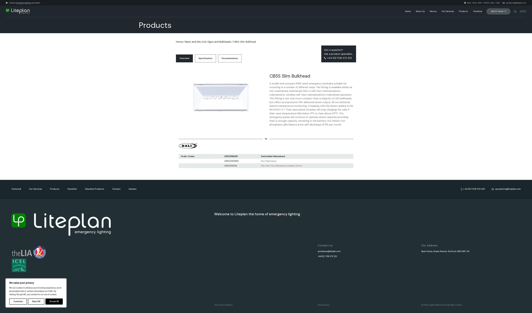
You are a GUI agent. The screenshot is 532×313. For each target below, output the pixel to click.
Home (179, 41)
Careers (132, 189)
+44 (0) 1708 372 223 (327, 256)
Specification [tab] (205, 58)
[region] (36, 292)
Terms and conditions (223, 305)
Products (54, 189)
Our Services (35, 189)
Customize (18, 301)
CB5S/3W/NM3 (231, 161)
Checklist (72, 189)
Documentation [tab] (230, 58)
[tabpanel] (266, 117)
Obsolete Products (94, 189)
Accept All (54, 301)
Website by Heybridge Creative (449, 305)
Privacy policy (324, 305)
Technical (16, 189)
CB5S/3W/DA (230, 165)
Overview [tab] (184, 58)
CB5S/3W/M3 (231, 156)
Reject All (36, 301)
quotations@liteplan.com (516, 3)
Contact (116, 189)
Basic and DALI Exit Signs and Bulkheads (208, 41)
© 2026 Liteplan (428, 305)
